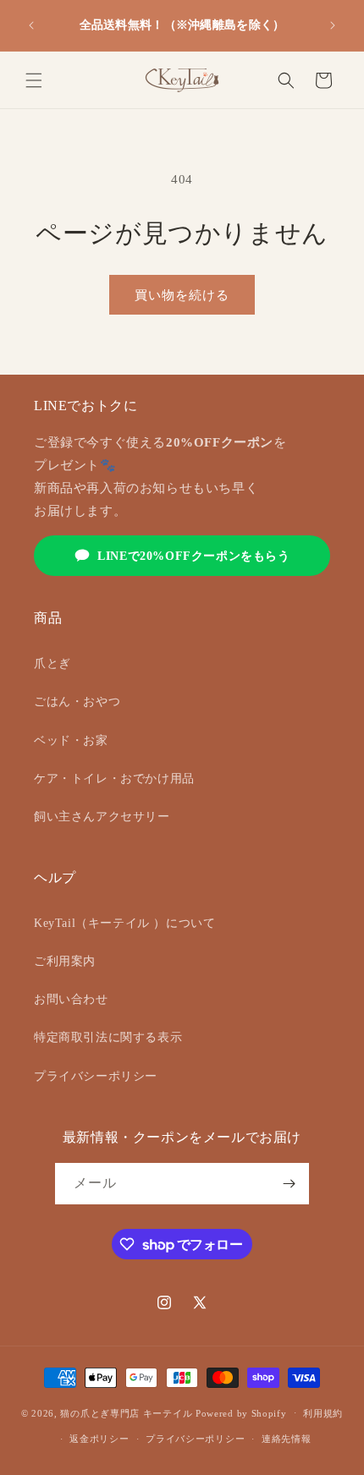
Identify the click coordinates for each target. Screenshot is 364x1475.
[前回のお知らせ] (31, 25)
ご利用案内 (65, 961)
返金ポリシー (99, 1439)
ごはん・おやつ (77, 701)
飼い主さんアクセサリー (102, 816)
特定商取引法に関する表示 (108, 1037)
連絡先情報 (287, 1439)
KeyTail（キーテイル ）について (124, 923)
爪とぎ (52, 663)
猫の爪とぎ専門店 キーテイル (126, 1412)
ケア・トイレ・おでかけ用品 (114, 778)
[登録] (288, 1184)
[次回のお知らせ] (332, 25)
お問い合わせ (71, 999)
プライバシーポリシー (95, 1076)
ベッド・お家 (71, 740)
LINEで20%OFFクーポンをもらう (193, 556)
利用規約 (323, 1413)
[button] (33, 80)
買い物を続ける (182, 295)
